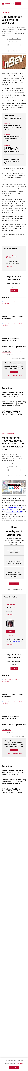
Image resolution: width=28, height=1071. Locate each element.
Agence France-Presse (14, 39)
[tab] (6, 351)
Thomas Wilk (11, 464)
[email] (19, 51)
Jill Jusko (18, 464)
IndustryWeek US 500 (8, 433)
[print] (25, 51)
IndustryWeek (16, 641)
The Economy (6, 12)
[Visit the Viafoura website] (22, 358)
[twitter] (14, 51)
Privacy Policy (19, 1063)
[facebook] (8, 51)
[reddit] (17, 51)
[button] (3, 4)
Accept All (14, 1067)
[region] (14, 355)
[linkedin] (11, 51)
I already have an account (14, 375)
